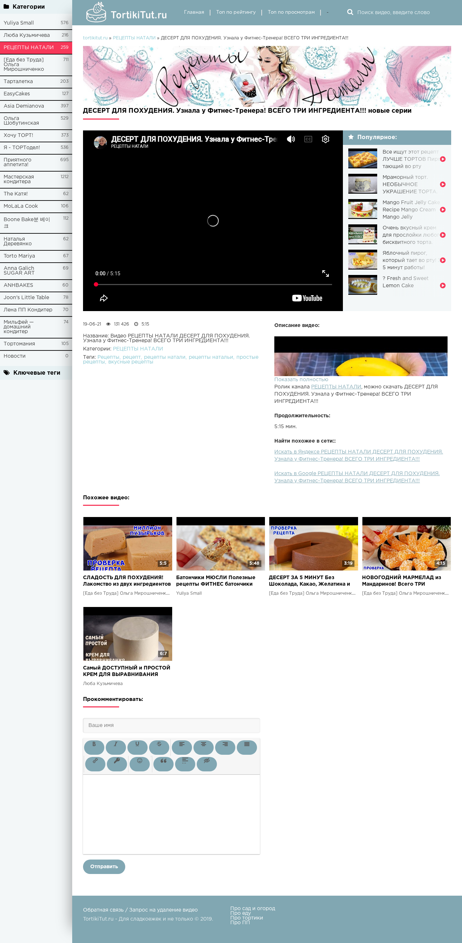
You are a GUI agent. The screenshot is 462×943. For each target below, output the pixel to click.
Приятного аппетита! (17, 162)
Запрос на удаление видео (163, 910)
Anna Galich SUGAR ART (19, 270)
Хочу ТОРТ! (18, 135)
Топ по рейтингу (236, 12)
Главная (194, 12)
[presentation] (94, 747)
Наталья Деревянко (18, 241)
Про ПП (240, 923)
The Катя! (16, 194)
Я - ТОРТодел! (22, 148)
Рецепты (108, 357)
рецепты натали (165, 357)
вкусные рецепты (130, 362)
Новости (15, 356)
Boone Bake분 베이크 (27, 223)
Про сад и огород (252, 909)
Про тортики (246, 918)
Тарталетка (18, 81)
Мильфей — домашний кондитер (19, 327)
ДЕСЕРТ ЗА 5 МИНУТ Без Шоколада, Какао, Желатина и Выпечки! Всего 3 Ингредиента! (311, 581)
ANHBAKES (18, 285)
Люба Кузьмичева (27, 35)
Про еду (240, 913)
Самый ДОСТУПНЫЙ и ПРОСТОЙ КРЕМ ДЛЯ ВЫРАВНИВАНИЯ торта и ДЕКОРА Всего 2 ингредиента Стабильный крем (126, 672)
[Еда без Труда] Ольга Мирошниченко (24, 65)
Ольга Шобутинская (21, 120)
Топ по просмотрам (291, 12)
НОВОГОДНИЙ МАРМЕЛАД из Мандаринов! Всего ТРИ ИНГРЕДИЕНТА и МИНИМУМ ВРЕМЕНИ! (401, 581)
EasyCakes (17, 94)
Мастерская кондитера (19, 179)
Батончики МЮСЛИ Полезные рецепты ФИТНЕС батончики (216, 581)
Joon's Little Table (26, 298)
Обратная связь (103, 910)
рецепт (132, 357)
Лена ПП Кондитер (28, 310)
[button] (94, 747)
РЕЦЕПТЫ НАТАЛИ (29, 48)
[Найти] (350, 12)
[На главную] (128, 12)
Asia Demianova (24, 106)
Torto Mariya (19, 256)
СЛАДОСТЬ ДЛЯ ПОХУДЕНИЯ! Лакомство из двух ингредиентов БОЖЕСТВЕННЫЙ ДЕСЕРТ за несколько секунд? (127, 581)
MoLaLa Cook (21, 206)
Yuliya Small (19, 23)
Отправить (104, 867)
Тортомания (19, 344)
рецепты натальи (211, 357)
